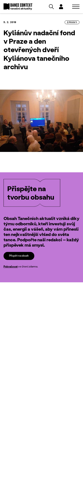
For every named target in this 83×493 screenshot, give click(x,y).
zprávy (72, 22)
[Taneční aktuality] (18, 6)
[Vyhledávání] (51, 7)
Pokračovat (11, 266)
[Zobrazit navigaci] (75, 7)
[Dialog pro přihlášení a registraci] (61, 7)
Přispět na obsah (19, 255)
